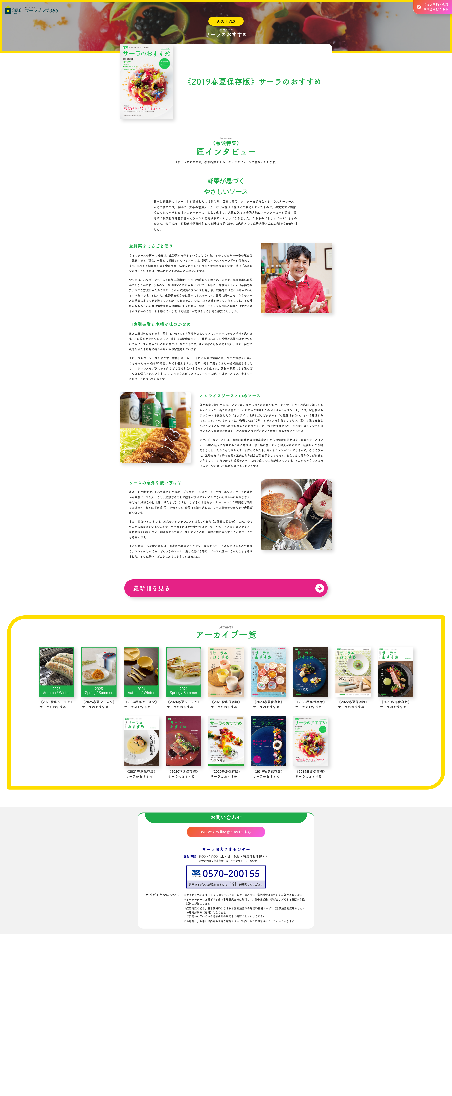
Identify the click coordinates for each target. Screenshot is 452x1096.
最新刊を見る (151, 588)
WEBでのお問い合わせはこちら (226, 832)
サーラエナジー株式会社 (256, 1049)
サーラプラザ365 (31, 9)
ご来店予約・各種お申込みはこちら (435, 7)
